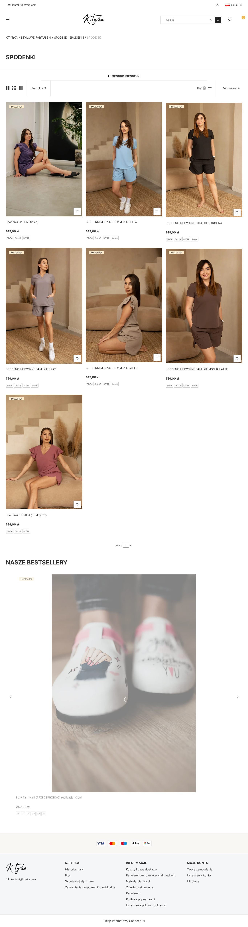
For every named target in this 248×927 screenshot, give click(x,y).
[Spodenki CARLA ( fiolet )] (44, 159)
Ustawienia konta (199, 875)
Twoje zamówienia (199, 869)
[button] (7, 20)
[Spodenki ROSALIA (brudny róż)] (44, 452)
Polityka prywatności (140, 899)
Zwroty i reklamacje (139, 887)
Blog (68, 875)
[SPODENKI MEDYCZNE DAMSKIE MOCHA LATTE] (204, 305)
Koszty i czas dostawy (141, 869)
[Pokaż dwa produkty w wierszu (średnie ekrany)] (7, 88)
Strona (119, 545)
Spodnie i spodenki (69, 37)
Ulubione (193, 881)
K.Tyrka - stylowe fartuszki (28, 37)
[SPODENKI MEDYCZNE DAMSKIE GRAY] (44, 305)
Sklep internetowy (122, 921)
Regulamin (133, 893)
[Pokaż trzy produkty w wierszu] (14, 88)
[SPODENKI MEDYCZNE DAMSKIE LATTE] (124, 305)
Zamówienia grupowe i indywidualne (90, 887)
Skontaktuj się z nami (79, 881)
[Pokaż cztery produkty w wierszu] (21, 88)
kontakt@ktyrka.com (23, 4)
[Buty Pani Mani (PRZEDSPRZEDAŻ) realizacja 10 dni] (124, 683)
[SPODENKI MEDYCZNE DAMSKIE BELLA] (124, 159)
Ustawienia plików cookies (145, 905)
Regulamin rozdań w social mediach (150, 875)
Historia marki (74, 869)
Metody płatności (138, 881)
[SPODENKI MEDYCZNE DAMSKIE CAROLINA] (204, 160)
